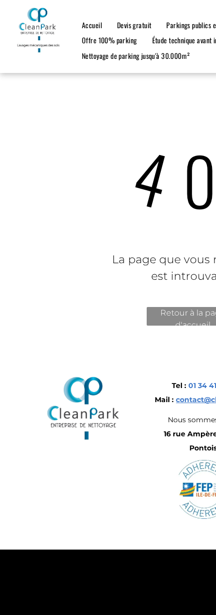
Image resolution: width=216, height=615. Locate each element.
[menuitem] (92, 25)
